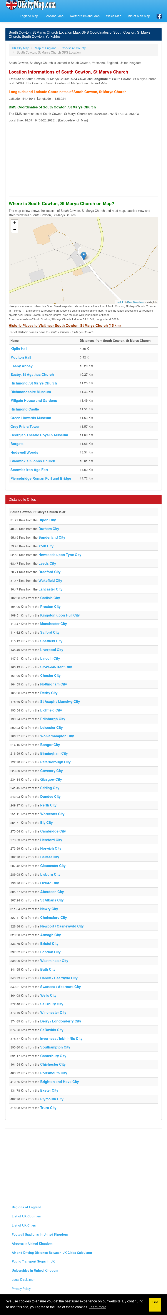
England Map (29, 16)
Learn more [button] (97, 1307)
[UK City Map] (30, 5)
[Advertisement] (83, 161)
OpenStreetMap (135, 302)
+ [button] (14, 223)
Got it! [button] (155, 1304)
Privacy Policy (21, 1288)
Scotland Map (54, 16)
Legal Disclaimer (23, 1279)
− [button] (14, 229)
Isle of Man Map (139, 16)
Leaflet (119, 302)
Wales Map (113, 16)
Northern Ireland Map (85, 16)
